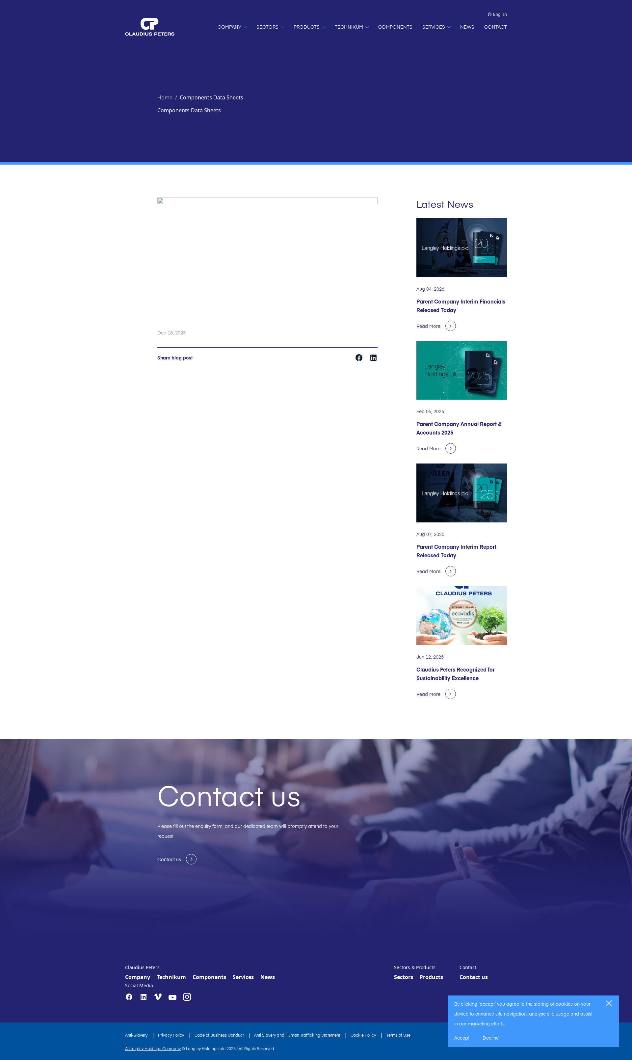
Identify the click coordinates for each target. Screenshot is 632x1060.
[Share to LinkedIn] (373, 357)
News (267, 977)
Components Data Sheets (211, 97)
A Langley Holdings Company (153, 1048)
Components (209, 977)
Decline (491, 1037)
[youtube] (172, 997)
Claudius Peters (142, 967)
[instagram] (187, 997)
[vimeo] (158, 997)
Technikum (171, 977)
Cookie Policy (364, 1035)
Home (164, 97)
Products (431, 977)
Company (137, 977)
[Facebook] (129, 997)
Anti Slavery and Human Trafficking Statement (297, 1035)
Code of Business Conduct (220, 1035)
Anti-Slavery (136, 1035)
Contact (468, 967)
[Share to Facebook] (359, 357)
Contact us (474, 977)
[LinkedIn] (143, 997)
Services (243, 977)
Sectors (403, 977)
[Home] (149, 27)
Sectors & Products (414, 967)
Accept (461, 1037)
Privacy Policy (171, 1035)
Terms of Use (398, 1035)
